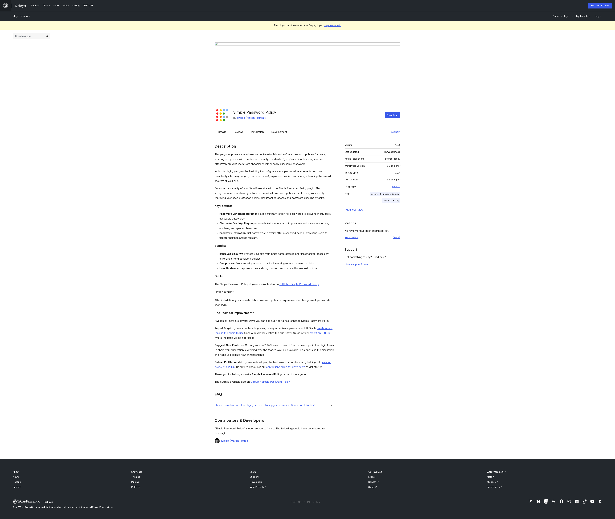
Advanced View (354, 209)
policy (386, 200)
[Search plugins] (47, 36)
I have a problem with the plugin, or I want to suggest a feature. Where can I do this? (265, 405)
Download (392, 115)
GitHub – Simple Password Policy (299, 284)
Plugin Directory (21, 16)
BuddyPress (494, 487)
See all (396, 237)
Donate (373, 482)
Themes (135, 476)
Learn (253, 471)
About (16, 471)
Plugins (135, 482)
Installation (257, 131)
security (395, 200)
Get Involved (375, 471)
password (376, 194)
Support (395, 131)
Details (222, 131)
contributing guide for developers (285, 367)
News (16, 476)
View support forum (356, 264)
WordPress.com (496, 471)
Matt (490, 476)
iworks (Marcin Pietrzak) (251, 117)
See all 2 (396, 186)
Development (279, 131)
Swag (372, 487)
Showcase (136, 471)
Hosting (17, 482)
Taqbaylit (48, 502)
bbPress (492, 482)
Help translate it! (332, 25)
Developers (256, 482)
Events (372, 476)
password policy (391, 194)
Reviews (238, 131)
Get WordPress (600, 5)
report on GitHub (320, 333)
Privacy (17, 487)
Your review (351, 237)
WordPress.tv (258, 487)
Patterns (135, 487)
